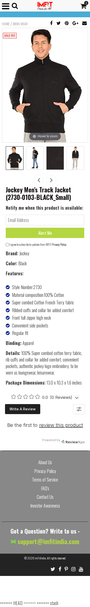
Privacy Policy (59, 244)
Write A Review (23, 409)
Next (51, 180)
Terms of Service (45, 479)
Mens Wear (20, 23)
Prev (39, 180)
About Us (45, 462)
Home (6, 23)
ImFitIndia (40, 558)
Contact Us (45, 497)
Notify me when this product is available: (44, 207)
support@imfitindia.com (47, 541)
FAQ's (45, 488)
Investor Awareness (45, 505)
